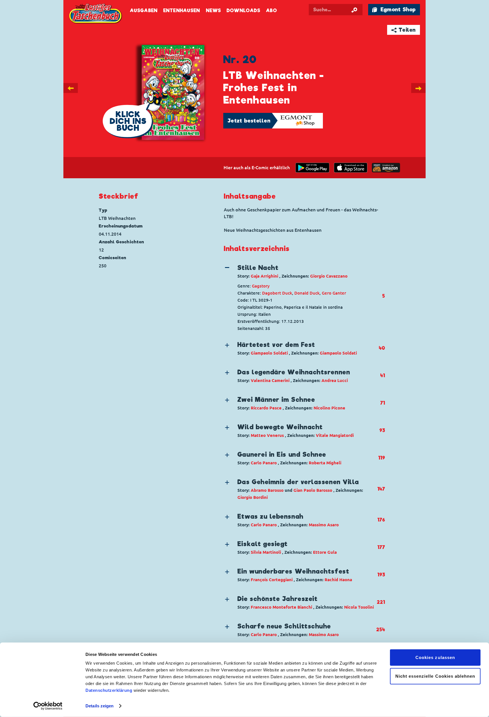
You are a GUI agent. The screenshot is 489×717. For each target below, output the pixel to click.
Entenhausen (181, 10)
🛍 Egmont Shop (394, 9)
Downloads (243, 10)
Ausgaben (144, 10)
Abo (271, 10)
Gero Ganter (334, 293)
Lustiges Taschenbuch (96, 14)
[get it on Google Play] (312, 168)
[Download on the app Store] (351, 168)
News (213, 10)
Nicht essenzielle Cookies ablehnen (435, 675)
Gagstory (261, 286)
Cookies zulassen (435, 657)
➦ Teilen (403, 30)
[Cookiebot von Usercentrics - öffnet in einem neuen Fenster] (48, 706)
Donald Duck (306, 293)
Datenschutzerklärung (108, 690)
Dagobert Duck (277, 293)
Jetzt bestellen (249, 121)
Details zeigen (99, 705)
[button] (300, 271)
